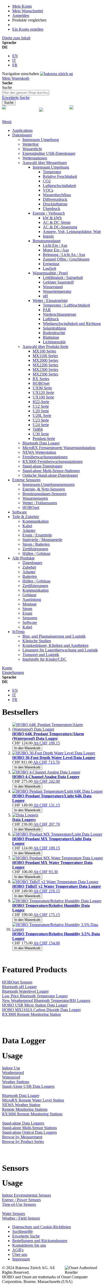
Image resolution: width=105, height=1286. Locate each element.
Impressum (21, 1259)
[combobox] (25, 92)
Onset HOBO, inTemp (13, 114)
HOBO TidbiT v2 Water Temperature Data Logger (56, 886)
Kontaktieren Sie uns (29, 1245)
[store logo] (56, 74)
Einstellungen (13, 672)
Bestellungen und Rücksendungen (39, 1240)
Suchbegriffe (22, 1231)
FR (14, 65)
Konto (7, 668)
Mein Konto (22, 6)
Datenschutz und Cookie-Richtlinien (41, 1227)
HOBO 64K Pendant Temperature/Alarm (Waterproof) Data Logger (48, 736)
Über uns (19, 1254)
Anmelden (20, 15)
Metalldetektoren (52, 115)
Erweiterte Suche (16, 97)
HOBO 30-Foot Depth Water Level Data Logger (53, 757)
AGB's (17, 1250)
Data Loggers (24, 819)
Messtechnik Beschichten (79, 114)
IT (14, 60)
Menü (6, 122)
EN (15, 56)
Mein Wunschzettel (27, 11)
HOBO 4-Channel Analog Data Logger (46, 777)
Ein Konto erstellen (27, 29)
